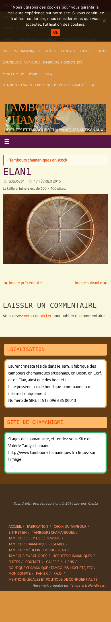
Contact (68, 51)
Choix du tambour (70, 526)
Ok (55, 32)
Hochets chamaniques (21, 51)
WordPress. (96, 585)
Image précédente (25, 283)
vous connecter (38, 316)
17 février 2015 (47, 181)
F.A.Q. (49, 74)
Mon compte (13, 74)
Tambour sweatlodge (28, 556)
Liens (101, 51)
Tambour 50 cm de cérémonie (35, 538)
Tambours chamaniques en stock (37, 160)
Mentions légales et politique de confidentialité (44, 85)
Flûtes (50, 51)
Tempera (77, 585)
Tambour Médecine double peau (37, 550)
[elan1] (55, 229)
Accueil (15, 526)
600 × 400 (48, 188)
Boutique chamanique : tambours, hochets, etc (43, 62)
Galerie (86, 51)
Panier (34, 74)
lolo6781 (17, 181)
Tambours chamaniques (53, 532)
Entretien (18, 532)
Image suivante (88, 283)
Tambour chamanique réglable (37, 544)
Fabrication (37, 526)
